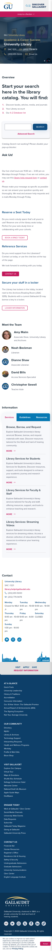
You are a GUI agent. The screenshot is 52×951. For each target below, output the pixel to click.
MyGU (6, 731)
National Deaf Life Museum (15, 789)
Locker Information (15, 308)
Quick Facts (9, 687)
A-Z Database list (18, 112)
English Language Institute (15, 877)
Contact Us (12, 273)
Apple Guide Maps (11, 792)
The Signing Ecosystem (13, 711)
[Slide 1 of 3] (44, 60)
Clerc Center (9, 873)
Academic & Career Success (22, 40)
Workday (7, 748)
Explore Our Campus (12, 768)
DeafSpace (8, 796)
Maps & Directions (11, 775)
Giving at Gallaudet (11, 829)
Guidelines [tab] (25, 417)
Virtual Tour (8, 771)
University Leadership (13, 690)
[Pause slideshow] (48, 60)
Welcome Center (11, 785)
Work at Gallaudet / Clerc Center (17, 808)
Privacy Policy (17, 949)
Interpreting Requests (13, 741)
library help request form (25, 177)
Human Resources (11, 849)
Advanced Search (26, 133)
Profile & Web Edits (12, 752)
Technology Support (12, 738)
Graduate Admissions (13, 866)
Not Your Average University (15, 715)
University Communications (15, 870)
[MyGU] (6, 923)
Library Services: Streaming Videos (22, 523)
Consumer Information (13, 701)
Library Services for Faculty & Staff (23, 492)
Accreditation (9, 697)
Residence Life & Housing (14, 856)
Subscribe (8, 822)
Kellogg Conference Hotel (14, 782)
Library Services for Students (23, 459)
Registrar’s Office (11, 852)
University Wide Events (13, 815)
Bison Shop (8, 755)
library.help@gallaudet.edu (17, 589)
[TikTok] (44, 923)
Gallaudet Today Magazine (14, 826)
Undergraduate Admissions (15, 863)
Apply (26, 667)
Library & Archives (11, 734)
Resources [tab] (41, 417)
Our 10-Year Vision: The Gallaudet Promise (21, 704)
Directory (8, 727)
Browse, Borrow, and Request (23, 427)
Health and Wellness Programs (16, 745)
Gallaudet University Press (15, 833)
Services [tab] (9, 417)
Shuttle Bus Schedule (13, 778)
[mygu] (19, 639)
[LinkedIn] (37, 923)
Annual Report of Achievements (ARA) (19, 708)
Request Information (26, 670)
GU (5, 35)
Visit (17, 667)
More (11, 450)
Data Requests (10, 819)
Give (34, 667)
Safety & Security (11, 859)
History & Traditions (12, 694)
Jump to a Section (24, 14)
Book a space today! (15, 237)
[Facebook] (31, 923)
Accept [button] (45, 943)
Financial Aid (9, 845)
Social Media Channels (13, 812)
